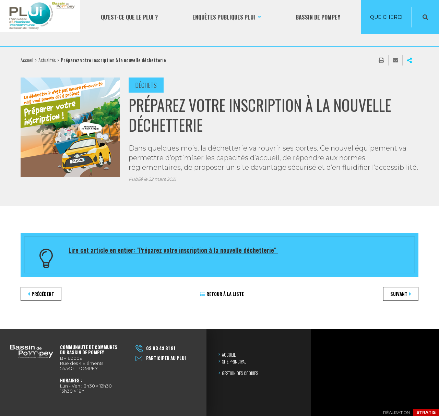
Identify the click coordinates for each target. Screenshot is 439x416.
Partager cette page (409, 60)
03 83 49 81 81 (160, 348)
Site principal (234, 361)
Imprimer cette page (381, 60)
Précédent (43, 293)
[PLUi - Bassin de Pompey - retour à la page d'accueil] (40, 17)
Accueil (27, 59)
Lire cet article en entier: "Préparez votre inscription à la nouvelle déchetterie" (173, 249)
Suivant (398, 293)
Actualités (47, 59)
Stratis (426, 412)
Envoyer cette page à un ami (395, 60)
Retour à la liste (225, 293)
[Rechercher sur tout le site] (425, 17)
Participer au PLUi (166, 358)
